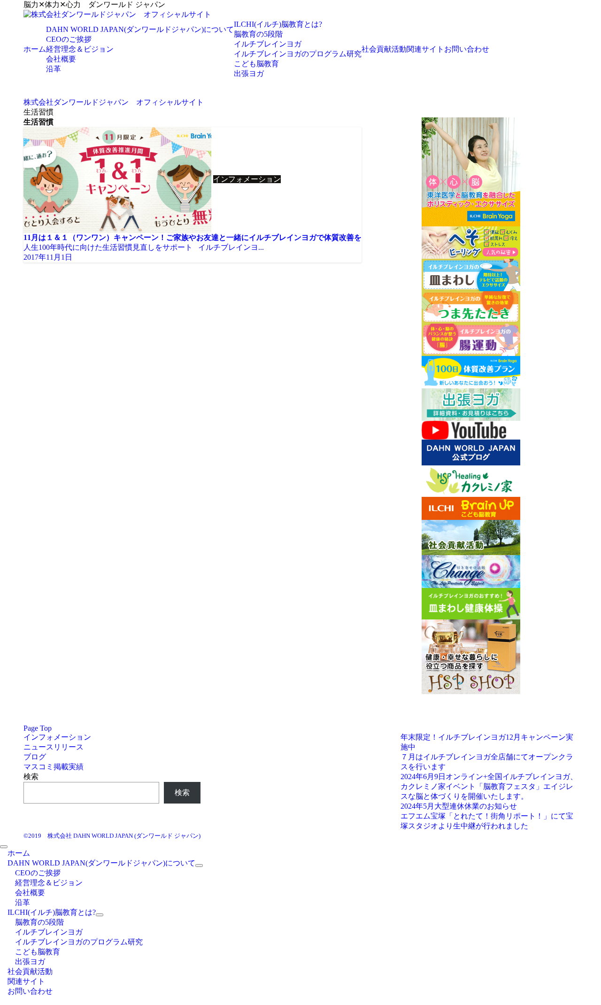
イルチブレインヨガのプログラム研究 (298, 54)
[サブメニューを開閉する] (199, 865)
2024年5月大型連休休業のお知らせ (459, 806)
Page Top (37, 728)
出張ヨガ (249, 73)
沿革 (53, 69)
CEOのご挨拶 (69, 39)
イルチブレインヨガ (267, 44)
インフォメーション (57, 737)
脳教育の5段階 (258, 34)
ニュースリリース (53, 747)
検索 (31, 777)
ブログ (34, 757)
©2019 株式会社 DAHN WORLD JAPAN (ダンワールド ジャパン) (111, 835)
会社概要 (61, 59)
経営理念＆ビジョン (80, 49)
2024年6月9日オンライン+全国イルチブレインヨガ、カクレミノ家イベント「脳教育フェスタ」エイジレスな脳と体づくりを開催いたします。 (489, 786)
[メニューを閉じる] (4, 846)
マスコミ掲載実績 (53, 767)
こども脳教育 (256, 64)
